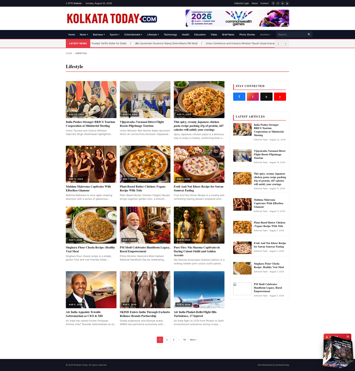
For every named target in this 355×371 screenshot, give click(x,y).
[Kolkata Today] (112, 18)
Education (200, 34)
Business (99, 34)
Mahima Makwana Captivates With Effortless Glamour (88, 188)
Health (185, 34)
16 (184, 339)
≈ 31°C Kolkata (74, 3)
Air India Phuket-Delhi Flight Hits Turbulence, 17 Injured (195, 314)
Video (214, 34)
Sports (114, 34)
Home (71, 34)
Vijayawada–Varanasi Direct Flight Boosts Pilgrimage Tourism (142, 124)
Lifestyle (153, 34)
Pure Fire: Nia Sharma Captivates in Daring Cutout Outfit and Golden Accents (197, 251)
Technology (170, 34)
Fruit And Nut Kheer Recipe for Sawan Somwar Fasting (198, 188)
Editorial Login (241, 3)
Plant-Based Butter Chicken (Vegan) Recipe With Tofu (142, 188)
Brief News (228, 34)
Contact (264, 3)
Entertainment (133, 34)
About (255, 3)
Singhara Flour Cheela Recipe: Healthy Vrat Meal (90, 249)
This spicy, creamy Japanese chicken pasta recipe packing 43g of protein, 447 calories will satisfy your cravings (199, 126)
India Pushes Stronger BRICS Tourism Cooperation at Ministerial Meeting (90, 124)
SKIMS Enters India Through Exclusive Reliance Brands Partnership (145, 314)
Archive (265, 34)
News (84, 34)
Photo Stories (247, 34)
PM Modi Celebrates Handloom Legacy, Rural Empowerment (145, 249)
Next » (193, 339)
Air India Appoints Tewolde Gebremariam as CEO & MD (84, 314)
